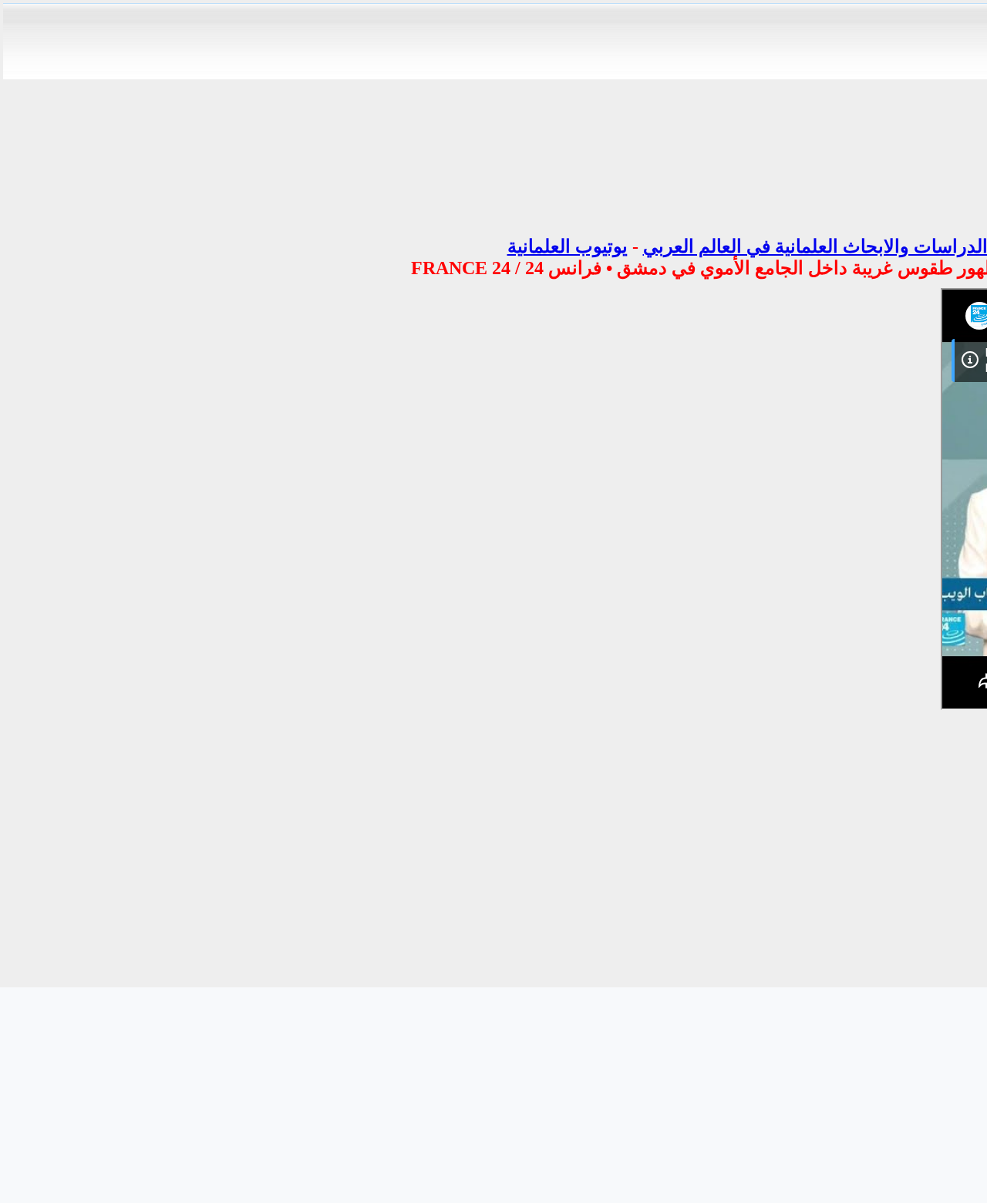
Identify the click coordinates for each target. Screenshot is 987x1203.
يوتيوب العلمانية (567, 246)
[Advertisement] (468, 396)
